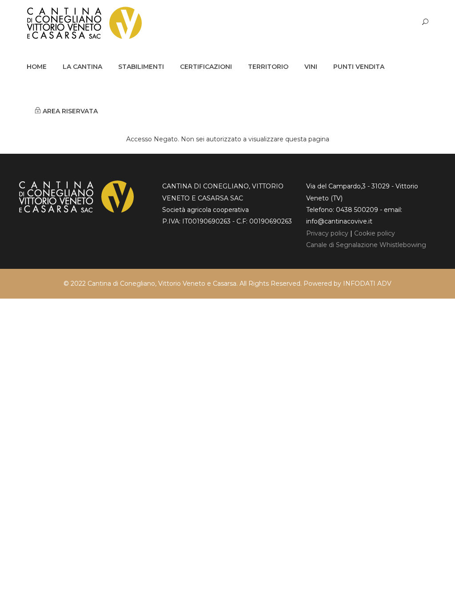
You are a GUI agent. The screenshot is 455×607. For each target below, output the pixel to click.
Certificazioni (206, 67)
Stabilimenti (141, 67)
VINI (310, 67)
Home (37, 67)
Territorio (268, 67)
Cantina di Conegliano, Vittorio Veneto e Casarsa (162, 284)
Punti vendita (358, 67)
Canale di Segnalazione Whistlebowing (366, 245)
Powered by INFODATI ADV (347, 284)
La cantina (82, 67)
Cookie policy (374, 233)
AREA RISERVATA (69, 111)
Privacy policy (327, 233)
